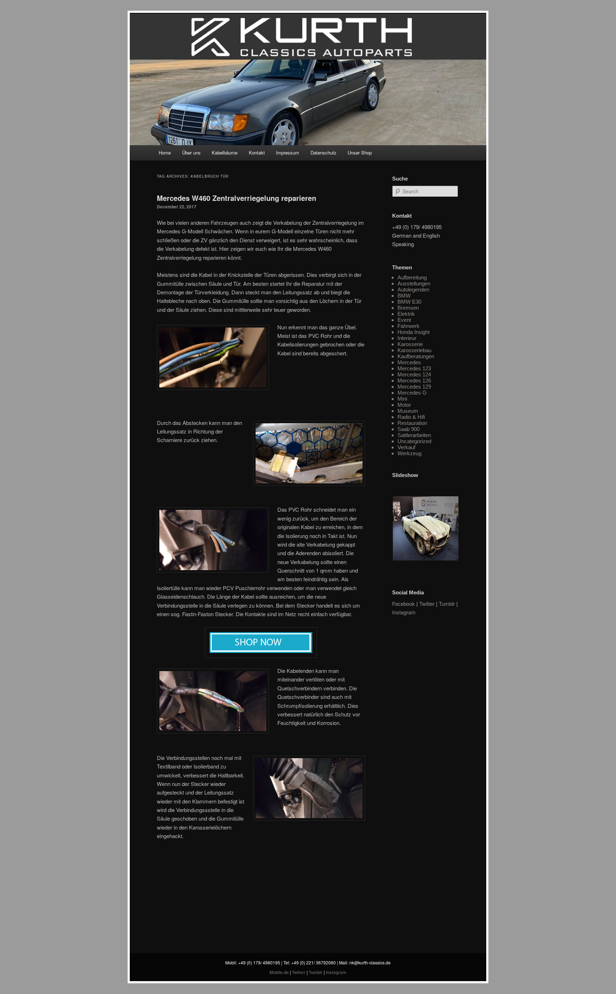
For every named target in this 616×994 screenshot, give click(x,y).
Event (404, 320)
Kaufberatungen (415, 356)
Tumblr (447, 603)
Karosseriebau (414, 350)
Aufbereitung (412, 277)
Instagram (404, 612)
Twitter (427, 603)
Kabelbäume (224, 152)
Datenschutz (323, 152)
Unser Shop (360, 152)
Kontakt (257, 152)
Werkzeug (409, 453)
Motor (404, 405)
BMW (404, 296)
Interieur (406, 338)
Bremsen (408, 308)
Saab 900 (408, 429)
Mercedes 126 (414, 380)
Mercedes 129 (414, 387)
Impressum (287, 152)
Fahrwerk (408, 326)
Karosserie (410, 344)
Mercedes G (412, 393)
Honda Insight (413, 332)
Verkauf (406, 447)
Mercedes (409, 362)
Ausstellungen (413, 283)
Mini (402, 399)
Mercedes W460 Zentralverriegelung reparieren (236, 198)
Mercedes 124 (414, 374)
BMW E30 (409, 302)
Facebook (403, 603)
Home (165, 152)
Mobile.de (279, 972)
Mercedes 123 (414, 368)
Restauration (412, 423)
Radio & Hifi (411, 417)
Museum (407, 411)
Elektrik (406, 314)
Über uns (191, 152)
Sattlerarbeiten (414, 435)
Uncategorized (414, 441)
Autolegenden (413, 289)
